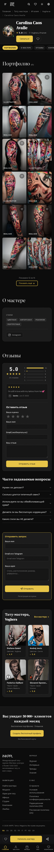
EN (7, 831)
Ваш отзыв (11, 443)
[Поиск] (29, 4)
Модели (6, 789)
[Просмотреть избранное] (35, 4)
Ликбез (5, 809)
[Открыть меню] (5, 4)
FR (19, 831)
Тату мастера (21, 11)
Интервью (34, 765)
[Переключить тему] (42, 4)
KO (29, 831)
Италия (35, 11)
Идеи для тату (9, 793)
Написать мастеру (26, 839)
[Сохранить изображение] (22, 77)
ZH (33, 831)
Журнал (33, 761)
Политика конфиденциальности (39, 798)
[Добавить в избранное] (38, 39)
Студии (5, 801)
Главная (6, 11)
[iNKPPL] (12, 4)
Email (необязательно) (16, 432)
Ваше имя (10, 422)
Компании (7, 805)
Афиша (5, 797)
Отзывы (40, 48)
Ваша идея (10, 566)
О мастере (26, 48)
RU (3, 831)
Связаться (24, 39)
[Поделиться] (47, 839)
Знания (32, 772)
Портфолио (10, 48)
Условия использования (36, 791)
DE (11, 831)
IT (22, 831)
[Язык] (49, 4)
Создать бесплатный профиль (27, 733)
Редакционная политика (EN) (36, 804)
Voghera (46, 11)
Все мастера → (41, 617)
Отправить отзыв (27, 464)
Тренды (32, 769)
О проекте (34, 786)
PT (26, 831)
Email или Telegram (14, 553)
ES (15, 831)
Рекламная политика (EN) (39, 811)
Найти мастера (9, 786)
